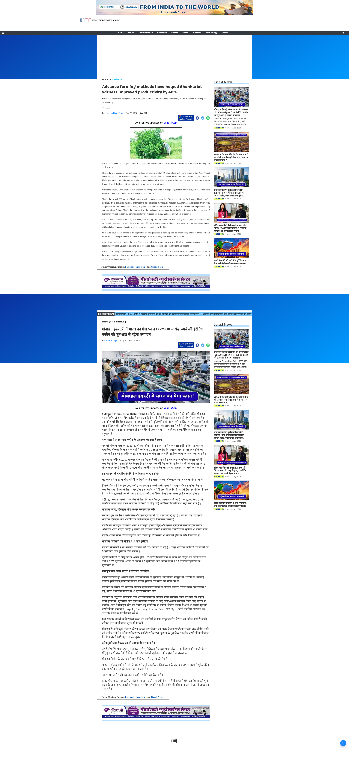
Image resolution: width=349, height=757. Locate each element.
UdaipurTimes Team (114, 113)
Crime (185, 33)
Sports (174, 33)
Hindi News (118, 321)
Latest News (223, 82)
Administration (145, 33)
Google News (157, 267)
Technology (211, 33)
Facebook (129, 267)
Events (225, 33)
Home (105, 79)
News (121, 33)
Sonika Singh (111, 340)
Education (162, 33)
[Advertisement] (174, 54)
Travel (131, 33)
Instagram (140, 267)
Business (196, 33)
